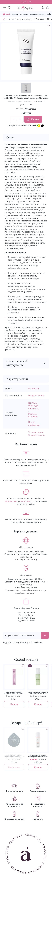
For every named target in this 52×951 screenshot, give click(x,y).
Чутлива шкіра (35, 432)
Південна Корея (36, 395)
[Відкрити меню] (4, 7)
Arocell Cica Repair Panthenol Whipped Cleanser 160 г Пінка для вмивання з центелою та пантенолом (38, 692)
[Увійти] (42, 7)
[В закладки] (49, 25)
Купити (35, 119)
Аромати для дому (37, 14)
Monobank (25, 501)
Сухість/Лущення (36, 435)
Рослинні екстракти (33, 415)
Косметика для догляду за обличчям (26, 19)
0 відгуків (32, 109)
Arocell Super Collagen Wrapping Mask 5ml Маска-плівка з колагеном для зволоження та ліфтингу (14, 692)
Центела (32, 403)
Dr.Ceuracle (33, 388)
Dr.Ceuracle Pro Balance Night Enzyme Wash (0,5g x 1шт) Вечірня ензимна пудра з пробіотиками (14, 756)
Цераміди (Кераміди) (33, 407)
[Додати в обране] (23, 665)
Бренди (15, 14)
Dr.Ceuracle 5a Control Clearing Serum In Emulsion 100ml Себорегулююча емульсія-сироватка (38, 756)
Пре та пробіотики (34, 423)
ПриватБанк (11, 501)
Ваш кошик (47, 7)
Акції (8, 14)
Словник (24, 14)
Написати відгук (45, 635)
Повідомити (14, 767)
